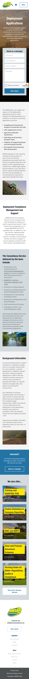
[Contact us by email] (16, 5)
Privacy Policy (14, 670)
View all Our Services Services (14, 591)
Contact (14, 660)
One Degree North (16, 673)
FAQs (14, 642)
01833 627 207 (16, 621)
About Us (14, 657)
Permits (14, 645)
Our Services (14, 639)
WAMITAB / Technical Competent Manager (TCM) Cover (13, 282)
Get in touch (14, 629)
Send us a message (14, 469)
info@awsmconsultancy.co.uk (15, 623)
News (14, 663)
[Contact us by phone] (12, 5)
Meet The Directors (14, 654)
